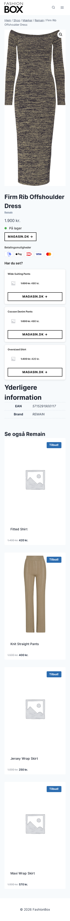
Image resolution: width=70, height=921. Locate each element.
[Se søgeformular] (53, 7)
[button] (60, 34)
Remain (8, 212)
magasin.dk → (20, 236)
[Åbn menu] (62, 7)
